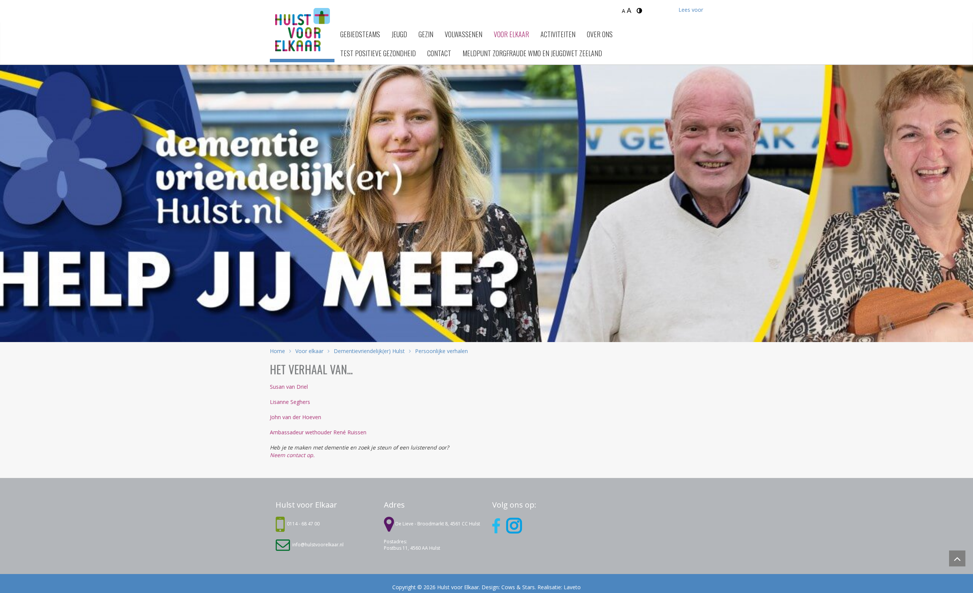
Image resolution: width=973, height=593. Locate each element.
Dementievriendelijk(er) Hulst (369, 351)
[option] (486, 194)
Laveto (572, 587)
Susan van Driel (289, 386)
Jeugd (399, 34)
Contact (439, 53)
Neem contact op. (292, 455)
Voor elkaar (511, 34)
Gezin (425, 34)
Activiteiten (557, 34)
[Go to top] (957, 558)
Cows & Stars (518, 587)
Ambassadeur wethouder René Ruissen (318, 432)
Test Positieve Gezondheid (378, 53)
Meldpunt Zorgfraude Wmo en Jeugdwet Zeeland (532, 53)
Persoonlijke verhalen (441, 351)
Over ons (600, 34)
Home (277, 351)
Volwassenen (463, 34)
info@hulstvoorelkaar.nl (318, 544)
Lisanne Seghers (290, 401)
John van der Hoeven (295, 417)
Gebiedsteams (360, 34)
